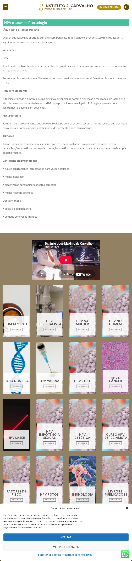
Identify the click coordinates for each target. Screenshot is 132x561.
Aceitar (66, 537)
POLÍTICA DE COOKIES (49, 555)
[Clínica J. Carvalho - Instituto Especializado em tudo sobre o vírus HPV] (66, 7)
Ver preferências (66, 546)
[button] (127, 508)
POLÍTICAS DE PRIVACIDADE (77, 555)
